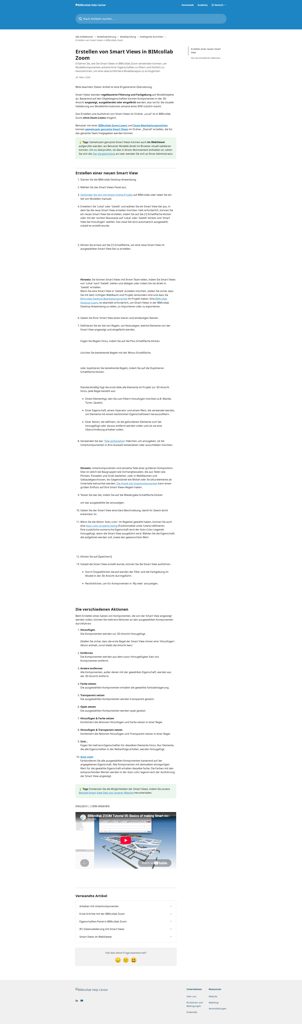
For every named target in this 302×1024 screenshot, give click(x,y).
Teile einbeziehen (114, 441)
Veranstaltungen (217, 1008)
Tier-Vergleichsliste (103, 153)
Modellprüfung (128, 36)
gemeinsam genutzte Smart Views (106, 129)
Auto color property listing (101, 525)
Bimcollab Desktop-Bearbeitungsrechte (103, 298)
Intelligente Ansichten (151, 36)
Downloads (188, 5)
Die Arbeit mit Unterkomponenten (137, 483)
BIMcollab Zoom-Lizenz (112, 125)
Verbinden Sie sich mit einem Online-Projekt (106, 195)
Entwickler (192, 1012)
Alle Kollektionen (84, 36)
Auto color (86, 757)
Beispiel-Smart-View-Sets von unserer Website (106, 792)
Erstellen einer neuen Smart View (206, 50)
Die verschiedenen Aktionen (206, 57)
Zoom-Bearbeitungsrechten (150, 125)
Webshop (214, 1002)
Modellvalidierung (106, 36)
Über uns (191, 996)
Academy (203, 5)
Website (213, 996)
